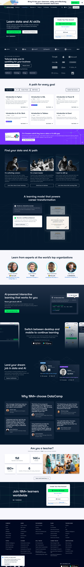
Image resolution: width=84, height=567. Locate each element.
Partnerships (8, 533)
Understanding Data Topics (41, 554)
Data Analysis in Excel (25, 551)
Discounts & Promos (55, 529)
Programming (8, 549)
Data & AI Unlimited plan (41, 531)
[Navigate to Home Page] (9, 7)
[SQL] (24, 49)
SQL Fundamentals (40, 545)
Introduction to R (24, 547)
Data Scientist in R (54, 547)
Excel (66, 535)
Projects (22, 533)
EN (66, 7)
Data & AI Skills (39, 525)
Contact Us (8, 537)
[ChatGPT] (35, 49)
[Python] (7, 49)
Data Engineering (9, 547)
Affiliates (8, 531)
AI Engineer (67, 549)
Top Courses (9, 89)
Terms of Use (69, 35)
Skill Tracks (35, 89)
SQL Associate (68, 545)
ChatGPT (67, 537)
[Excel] (57, 49)
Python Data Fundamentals (42, 547)
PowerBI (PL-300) (69, 551)
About (7, 525)
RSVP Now (74, 2)
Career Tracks (24, 89)
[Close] (82, 2)
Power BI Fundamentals (41, 549)
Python (67, 525)
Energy (24, 72)
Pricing (37, 527)
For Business (46, 7)
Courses (22, 529)
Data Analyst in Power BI (56, 549)
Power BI (67, 533)
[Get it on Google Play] (47, 344)
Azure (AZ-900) (68, 553)
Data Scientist (68, 547)
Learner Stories (54, 533)
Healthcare (7, 72)
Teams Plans (38, 529)
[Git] (78, 49)
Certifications (23, 531)
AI (16, 89)
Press (7, 527)
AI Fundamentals (39, 543)
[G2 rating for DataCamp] (11, 36)
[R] (16, 49)
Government (32, 72)
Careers (7, 529)
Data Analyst (68, 543)
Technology (16, 72)
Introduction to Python (25, 543)
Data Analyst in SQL (55, 543)
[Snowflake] (68, 49)
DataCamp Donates (55, 537)
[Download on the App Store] (37, 344)
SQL (66, 529)
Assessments (23, 535)
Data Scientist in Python (56, 545)
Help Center (8, 535)
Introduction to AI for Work (26, 553)
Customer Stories (39, 533)
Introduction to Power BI (26, 549)
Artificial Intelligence (69, 531)
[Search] (62, 7)
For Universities (54, 7)
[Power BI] (46, 49)
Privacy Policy (58, 36)
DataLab (22, 537)
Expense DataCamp (55, 531)
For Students (53, 527)
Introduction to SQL (25, 545)
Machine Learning (9, 545)
